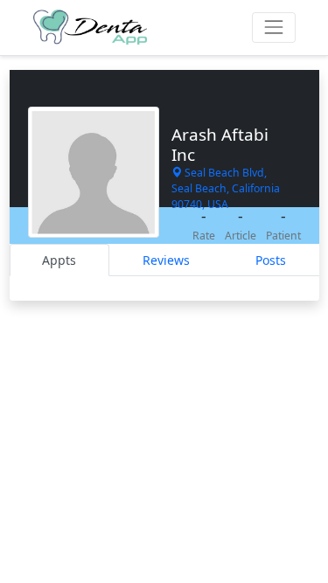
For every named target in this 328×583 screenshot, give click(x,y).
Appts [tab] (59, 260)
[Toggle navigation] (273, 27)
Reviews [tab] (166, 260)
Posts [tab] (270, 260)
